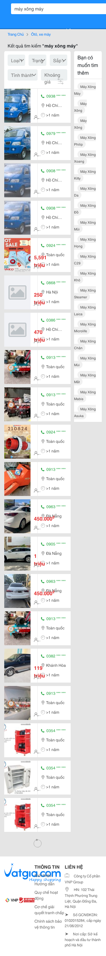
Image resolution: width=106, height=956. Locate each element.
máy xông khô (85, 276)
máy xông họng (85, 242)
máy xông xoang (85, 157)
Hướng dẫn (44, 883)
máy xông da (85, 191)
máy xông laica (85, 310)
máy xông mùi (85, 361)
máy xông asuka (85, 412)
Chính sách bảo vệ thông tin (48, 924)
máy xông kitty (85, 174)
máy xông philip (85, 140)
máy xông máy (85, 90)
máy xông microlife (85, 327)
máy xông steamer (85, 293)
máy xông (80, 107)
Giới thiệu (42, 875)
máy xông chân (85, 344)
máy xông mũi (85, 225)
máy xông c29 (85, 259)
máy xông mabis (85, 395)
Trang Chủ (16, 33)
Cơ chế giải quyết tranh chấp (49, 909)
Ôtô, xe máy (41, 33)
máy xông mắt (85, 378)
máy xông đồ (85, 208)
